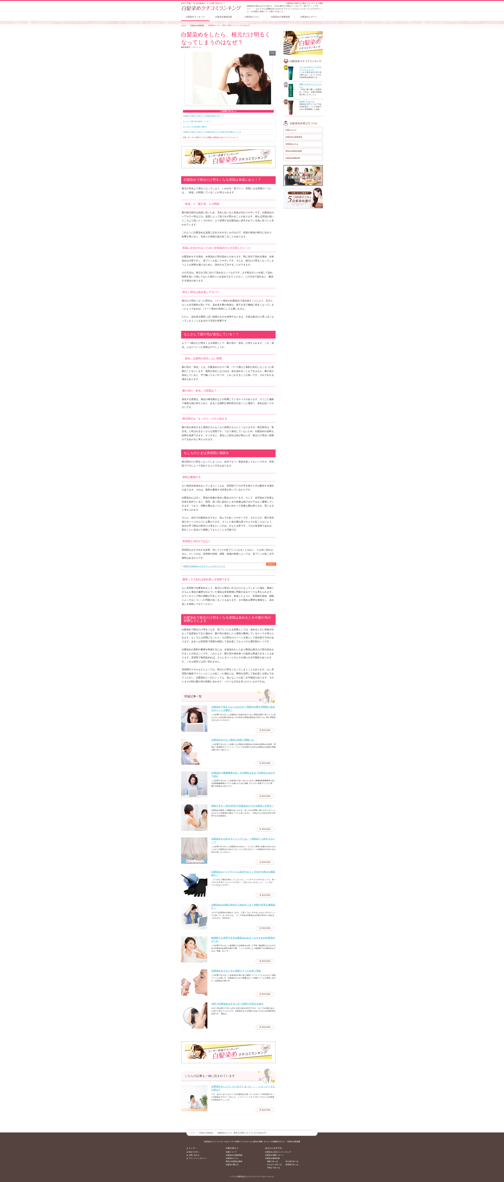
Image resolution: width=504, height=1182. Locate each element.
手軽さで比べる (273, 1168)
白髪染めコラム (252, 17)
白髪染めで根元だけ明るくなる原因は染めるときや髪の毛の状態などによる (212, 132)
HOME (183, 25)
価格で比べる (272, 1161)
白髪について (290, 130)
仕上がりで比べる (274, 1165)
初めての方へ (194, 1152)
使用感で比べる (291, 1165)
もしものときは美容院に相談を (195, 127)
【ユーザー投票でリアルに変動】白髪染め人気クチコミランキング (210, 137)
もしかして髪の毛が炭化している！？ (197, 121)
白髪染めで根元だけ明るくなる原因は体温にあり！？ (203, 116)
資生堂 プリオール (306, 102)
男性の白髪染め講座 (293, 151)
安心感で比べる (291, 1161)
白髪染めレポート (308, 17)
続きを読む (266, 730)
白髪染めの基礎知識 (280, 17)
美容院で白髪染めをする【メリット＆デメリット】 (204, 566)
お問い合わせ (194, 1155)
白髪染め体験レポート (274, 1155)
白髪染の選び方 (232, 1165)
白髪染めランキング (195, 17)
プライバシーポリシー (197, 1158)
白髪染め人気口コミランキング (278, 1152)
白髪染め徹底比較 (223, 17)
